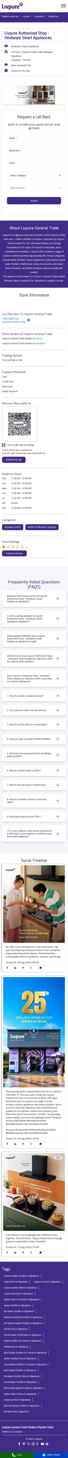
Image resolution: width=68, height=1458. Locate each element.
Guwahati (39, 16)
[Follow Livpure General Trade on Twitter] (29, 1444)
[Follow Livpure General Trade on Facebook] (20, 1444)
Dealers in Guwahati (12, 1431)
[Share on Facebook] (8, 968)
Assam (26, 16)
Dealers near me (10, 16)
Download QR (14, 459)
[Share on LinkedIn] (16, 968)
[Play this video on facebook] (34, 1032)
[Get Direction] (29, 320)
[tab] (34, 599)
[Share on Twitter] (32, 968)
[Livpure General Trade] (12, 6)
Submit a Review (14, 553)
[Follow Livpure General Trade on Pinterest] (24, 1444)
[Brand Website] (48, 1444)
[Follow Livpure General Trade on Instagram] (34, 1444)
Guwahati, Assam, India (13, 322)
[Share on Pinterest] (24, 968)
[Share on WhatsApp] (39, 968)
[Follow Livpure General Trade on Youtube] (43, 1444)
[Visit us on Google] (38, 1444)
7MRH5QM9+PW (10, 318)
